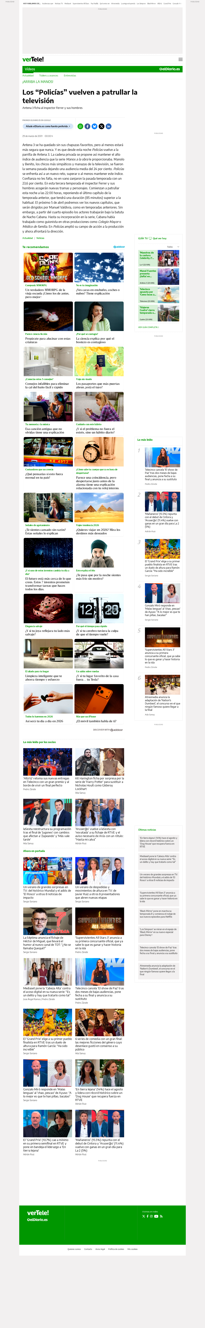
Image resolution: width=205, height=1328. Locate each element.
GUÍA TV (152, 238)
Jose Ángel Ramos (32, 999)
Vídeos (30, 69)
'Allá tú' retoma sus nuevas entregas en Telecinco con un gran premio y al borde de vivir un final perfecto (46, 781)
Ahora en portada (34, 851)
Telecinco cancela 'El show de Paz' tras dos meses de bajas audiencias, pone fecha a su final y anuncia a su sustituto (99, 993)
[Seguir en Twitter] (143, 1216)
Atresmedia (115, 3)
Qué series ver (105, 3)
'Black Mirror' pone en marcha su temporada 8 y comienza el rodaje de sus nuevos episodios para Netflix (158, 914)
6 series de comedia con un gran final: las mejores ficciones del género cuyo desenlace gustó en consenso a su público (98, 1044)
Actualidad (27, 75)
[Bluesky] (94, 126)
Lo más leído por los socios (39, 742)
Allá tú (159, 3)
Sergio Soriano (30, 901)
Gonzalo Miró (177, 3)
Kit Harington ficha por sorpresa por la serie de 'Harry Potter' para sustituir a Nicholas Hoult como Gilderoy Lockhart (99, 783)
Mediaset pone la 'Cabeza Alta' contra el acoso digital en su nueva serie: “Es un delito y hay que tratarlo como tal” (47, 991)
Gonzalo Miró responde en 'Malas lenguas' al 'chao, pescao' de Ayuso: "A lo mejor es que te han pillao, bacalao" (162, 610)
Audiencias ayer (47, 3)
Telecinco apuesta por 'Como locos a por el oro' (147, 292)
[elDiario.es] (37, 1219)
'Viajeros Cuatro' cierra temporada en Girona (147, 310)
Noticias (40, 238)
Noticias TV (59, 3)
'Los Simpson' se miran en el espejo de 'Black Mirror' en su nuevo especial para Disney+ (158, 932)
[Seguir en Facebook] (147, 1216)
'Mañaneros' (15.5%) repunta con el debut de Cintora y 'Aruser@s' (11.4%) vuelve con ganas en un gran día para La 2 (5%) (99, 1145)
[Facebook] (87, 126)
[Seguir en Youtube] (156, 1216)
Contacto (88, 1249)
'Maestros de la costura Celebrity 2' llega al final (147, 255)
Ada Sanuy (80, 792)
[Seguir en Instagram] (151, 1216)
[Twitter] (101, 126)
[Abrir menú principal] (181, 59)
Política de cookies (116, 1249)
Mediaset (68, 3)
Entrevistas (70, 75)
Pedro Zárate (29, 789)
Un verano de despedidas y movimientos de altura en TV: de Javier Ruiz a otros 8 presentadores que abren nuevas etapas (97, 892)
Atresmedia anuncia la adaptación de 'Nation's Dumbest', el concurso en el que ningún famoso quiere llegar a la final (162, 703)
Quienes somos (74, 1249)
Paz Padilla (94, 3)
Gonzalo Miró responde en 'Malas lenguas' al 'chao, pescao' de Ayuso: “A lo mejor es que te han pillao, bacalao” (47, 1092)
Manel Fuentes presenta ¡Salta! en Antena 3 (148, 274)
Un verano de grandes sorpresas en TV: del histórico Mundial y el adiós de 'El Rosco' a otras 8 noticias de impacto (47, 892)
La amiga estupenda (128, 3)
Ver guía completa (148, 327)
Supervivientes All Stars (81, 3)
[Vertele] (38, 1212)
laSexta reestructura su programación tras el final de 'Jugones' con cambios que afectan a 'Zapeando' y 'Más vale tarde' (47, 834)
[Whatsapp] (80, 126)
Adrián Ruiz (80, 843)
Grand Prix (167, 3)
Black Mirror (151, 3)
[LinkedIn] (108, 126)
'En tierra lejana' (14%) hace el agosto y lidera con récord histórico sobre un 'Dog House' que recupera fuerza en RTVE (99, 1094)
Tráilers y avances (48, 75)
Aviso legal (100, 1249)
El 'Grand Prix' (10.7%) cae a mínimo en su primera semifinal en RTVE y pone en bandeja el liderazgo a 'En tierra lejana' (45, 1145)
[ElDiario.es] (169, 69)
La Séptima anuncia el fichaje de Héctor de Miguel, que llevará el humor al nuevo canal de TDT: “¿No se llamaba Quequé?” (47, 943)
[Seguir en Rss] (161, 1216)
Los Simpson (141, 3)
